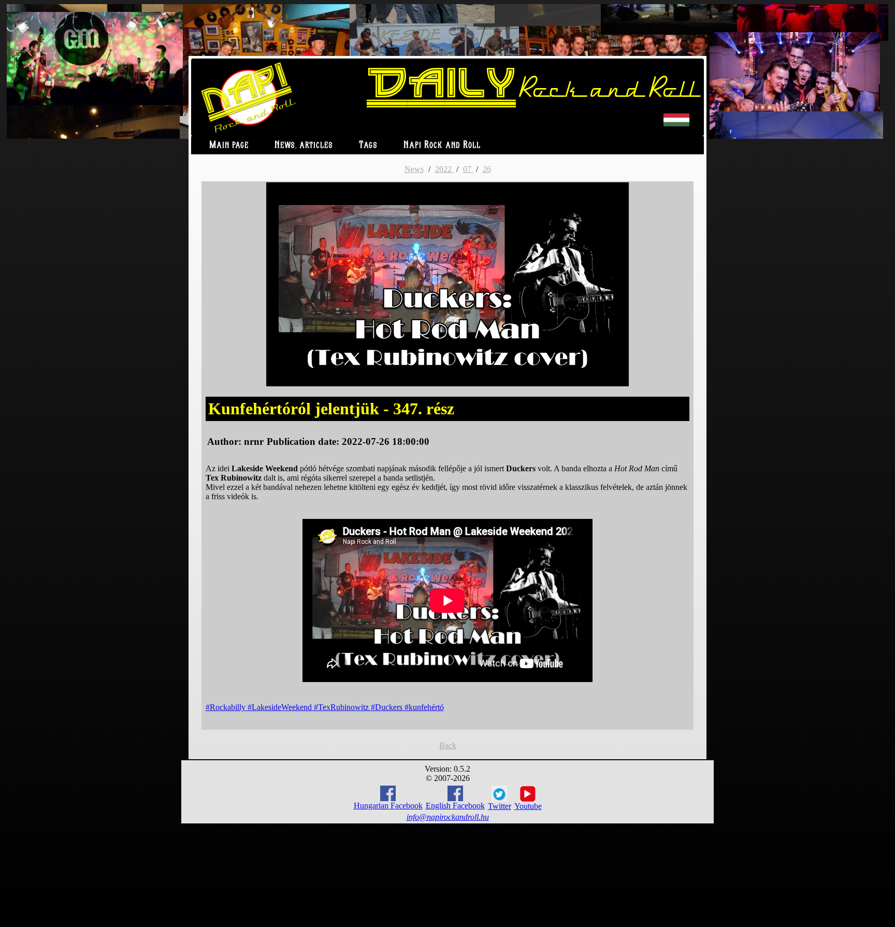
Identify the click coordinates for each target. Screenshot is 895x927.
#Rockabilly (227, 707)
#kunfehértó (424, 707)
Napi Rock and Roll (442, 145)
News (414, 169)
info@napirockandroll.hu (448, 817)
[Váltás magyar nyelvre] (676, 124)
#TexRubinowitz (342, 707)
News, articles (304, 145)
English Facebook (455, 805)
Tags (368, 145)
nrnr (254, 441)
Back (447, 745)
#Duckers (388, 707)
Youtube (528, 806)
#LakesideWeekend (281, 707)
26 (487, 169)
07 (468, 169)
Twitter (499, 806)
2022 (444, 169)
